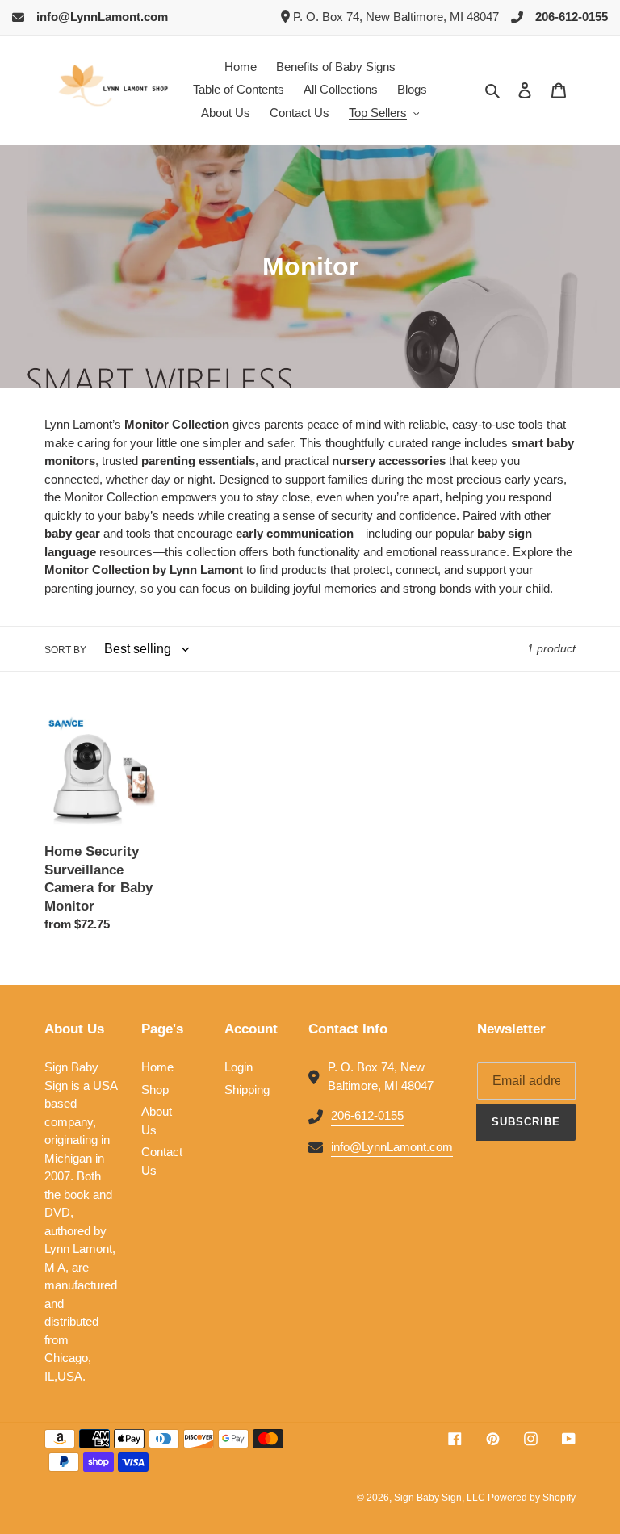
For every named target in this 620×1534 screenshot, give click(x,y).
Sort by (65, 650)
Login (238, 1067)
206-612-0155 (571, 16)
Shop (155, 1089)
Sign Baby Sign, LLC (441, 1497)
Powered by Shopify (532, 1497)
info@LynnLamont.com (102, 16)
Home (157, 1067)
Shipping (247, 1089)
